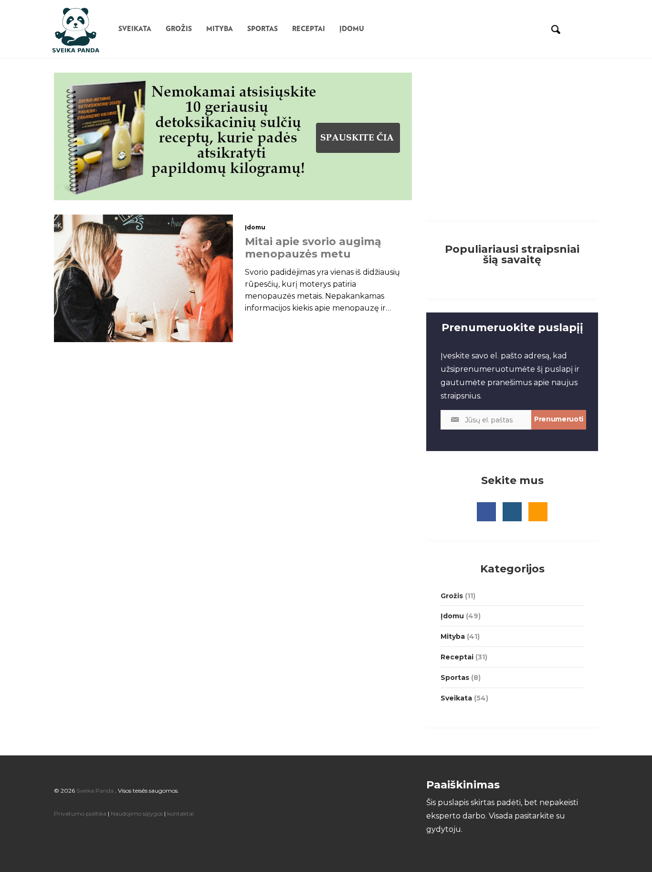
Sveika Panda (95, 790)
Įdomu (351, 29)
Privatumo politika (81, 813)
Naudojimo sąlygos (137, 813)
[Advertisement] (511, 144)
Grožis (179, 29)
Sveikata (134, 29)
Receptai (308, 29)
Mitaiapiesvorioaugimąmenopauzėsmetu (313, 247)
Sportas (262, 29)
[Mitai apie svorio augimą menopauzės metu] (143, 277)
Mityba (219, 29)
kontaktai (180, 813)
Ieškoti (555, 29)
